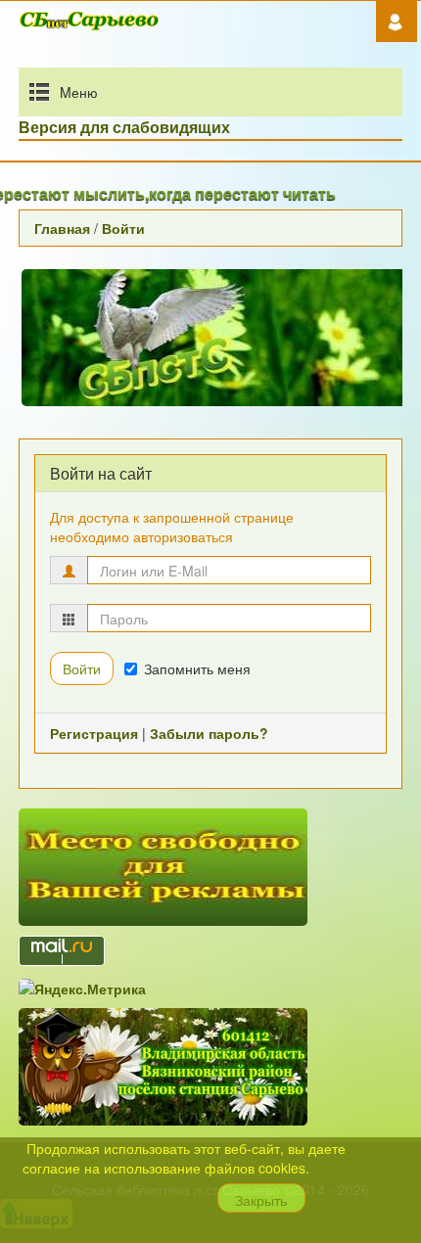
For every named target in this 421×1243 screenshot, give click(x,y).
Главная (62, 228)
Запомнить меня (197, 668)
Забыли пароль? (209, 733)
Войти (123, 228)
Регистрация (94, 733)
